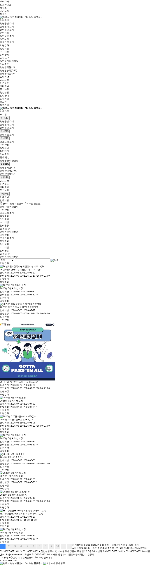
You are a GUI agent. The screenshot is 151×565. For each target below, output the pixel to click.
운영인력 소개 (7, 26)
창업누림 (4, 92)
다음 (63, 546)
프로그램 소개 (7, 42)
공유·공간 (5, 58)
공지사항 (4, 80)
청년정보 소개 (7, 36)
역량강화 (4, 45)
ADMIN (3, 560)
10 (57, 546)
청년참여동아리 (7, 73)
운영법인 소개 (7, 29)
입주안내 (4, 95)
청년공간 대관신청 (9, 61)
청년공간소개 (132, 545)
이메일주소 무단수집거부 (112, 545)
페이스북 (4, 1)
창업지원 (4, 48)
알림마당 (4, 76)
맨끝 (69, 546)
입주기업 (4, 98)
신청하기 (4, 279)
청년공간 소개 (7, 23)
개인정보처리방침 (81, 545)
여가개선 (4, 51)
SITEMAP (12, 560)
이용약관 (95, 545)
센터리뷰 (4, 86)
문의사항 (4, 89)
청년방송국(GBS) (8, 70)
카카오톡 (4, 11)
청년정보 (4, 33)
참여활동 (4, 55)
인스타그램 (5, 4)
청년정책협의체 (7, 67)
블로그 (3, 14)
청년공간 (4, 20)
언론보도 (4, 83)
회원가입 (4, 105)
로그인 (3, 102)
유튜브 (3, 7)
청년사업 (4, 39)
